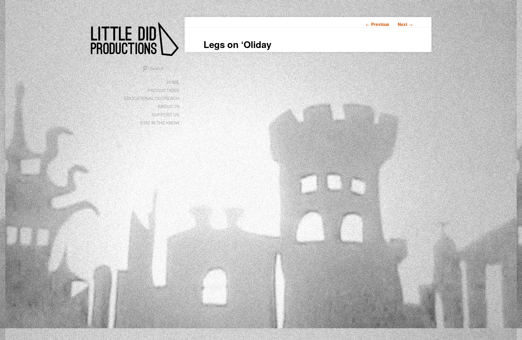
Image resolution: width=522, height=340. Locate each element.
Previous (377, 24)
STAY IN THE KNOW (159, 122)
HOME (173, 82)
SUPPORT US (165, 114)
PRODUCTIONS (163, 90)
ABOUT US (168, 106)
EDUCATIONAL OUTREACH (151, 98)
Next (405, 24)
